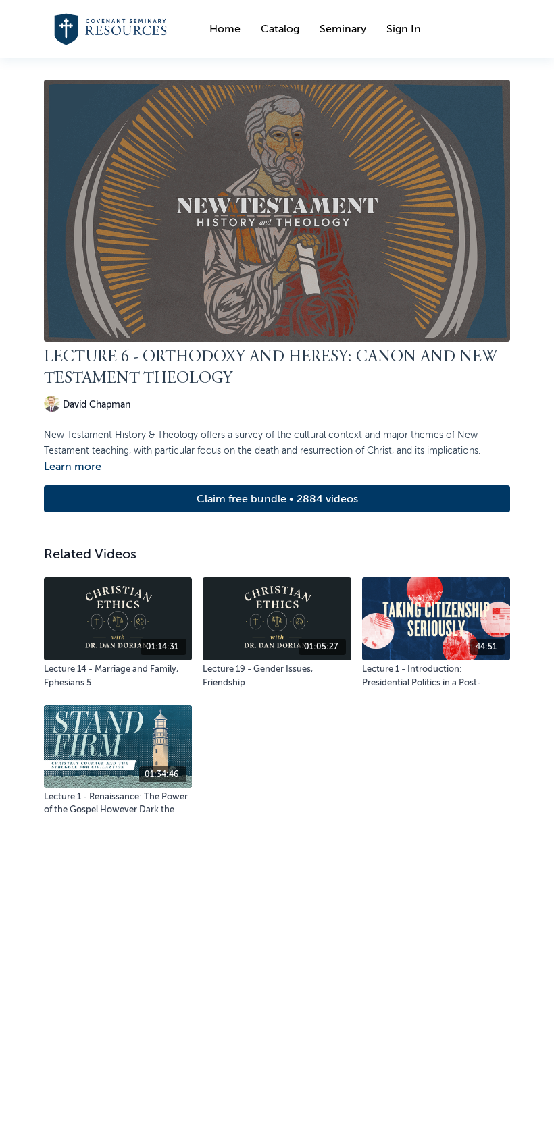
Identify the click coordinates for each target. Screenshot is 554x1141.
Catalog (280, 29)
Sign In (403, 29)
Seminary (343, 29)
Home (225, 29)
